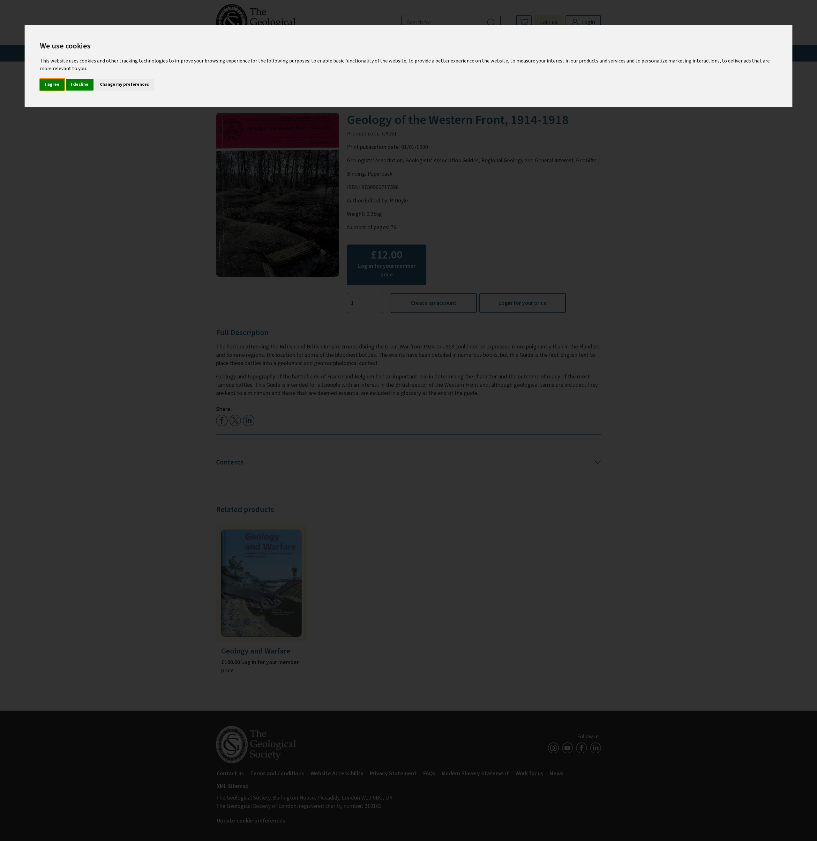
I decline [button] (79, 84)
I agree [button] (52, 84)
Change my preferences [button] (124, 84)
